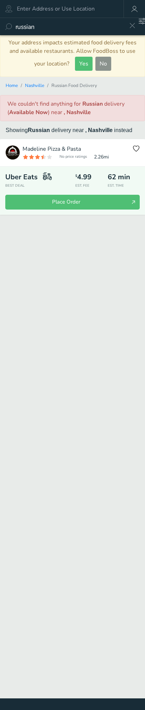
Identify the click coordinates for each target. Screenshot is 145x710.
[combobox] (70, 26)
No (103, 64)
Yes (83, 64)
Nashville (34, 85)
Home (12, 85)
